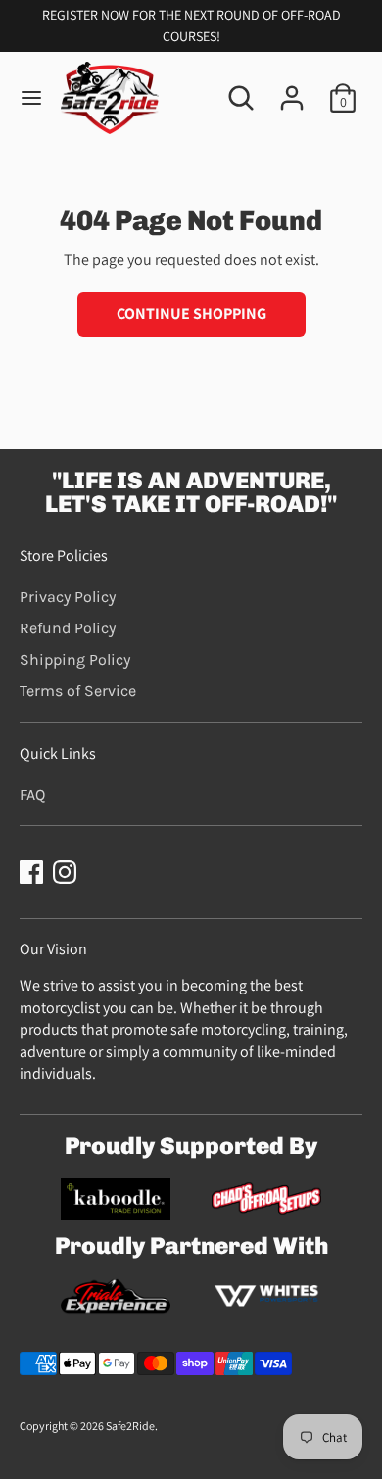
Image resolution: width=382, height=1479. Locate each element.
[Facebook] (31, 872)
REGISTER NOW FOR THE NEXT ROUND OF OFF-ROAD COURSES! (191, 25)
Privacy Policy (68, 596)
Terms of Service (78, 690)
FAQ (32, 794)
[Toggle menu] (31, 97)
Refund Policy (68, 628)
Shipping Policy (75, 659)
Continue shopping (191, 313)
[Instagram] (64, 872)
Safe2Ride (130, 1425)
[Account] (291, 88)
